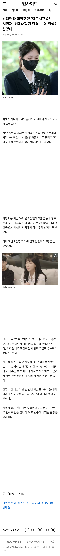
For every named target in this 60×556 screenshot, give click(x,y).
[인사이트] (30, 3)
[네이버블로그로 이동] (53, 530)
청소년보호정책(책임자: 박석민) (40, 541)
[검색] (55, 3)
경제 (5, 10)
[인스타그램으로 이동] (40, 530)
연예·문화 (39, 10)
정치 (51, 10)
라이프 (15, 10)
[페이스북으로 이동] (27, 530)
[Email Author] (22, 493)
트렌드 (26, 10)
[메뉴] (4, 3)
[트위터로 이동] (33, 530)
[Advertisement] (30, 180)
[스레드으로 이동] (46, 530)
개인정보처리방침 (14, 541)
